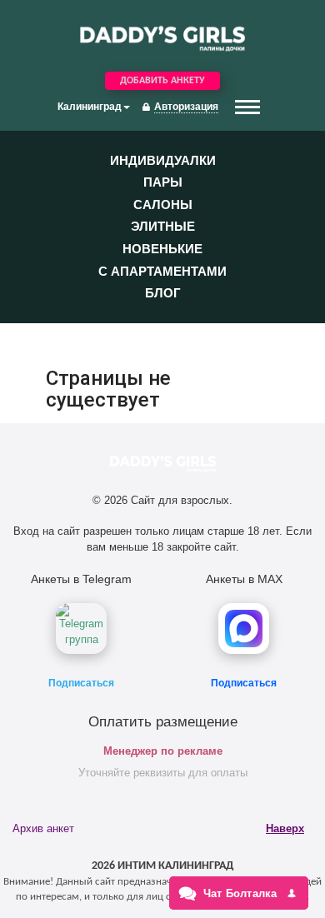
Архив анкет (43, 828)
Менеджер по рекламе (162, 751)
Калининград (90, 107)
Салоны (162, 204)
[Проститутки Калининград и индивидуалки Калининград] (162, 38)
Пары (162, 182)
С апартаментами (162, 271)
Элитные (163, 226)
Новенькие (162, 249)
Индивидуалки (163, 160)
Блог (163, 293)
